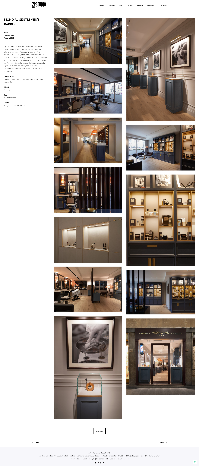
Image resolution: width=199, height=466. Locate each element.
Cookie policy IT (89, 459)
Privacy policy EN (102, 459)
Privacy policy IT (76, 459)
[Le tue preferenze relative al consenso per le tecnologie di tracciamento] (195, 462)
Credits (126, 459)
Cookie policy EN (116, 459)
